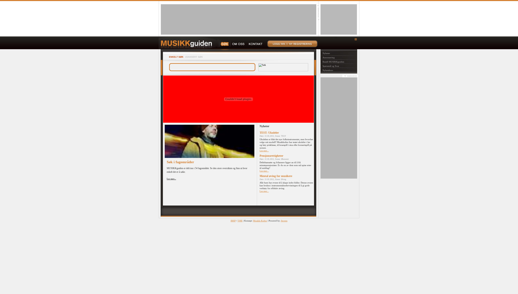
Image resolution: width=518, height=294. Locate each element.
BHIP (233, 220)
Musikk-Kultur (260, 220)
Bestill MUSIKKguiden (333, 62)
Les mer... (264, 150)
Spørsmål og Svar (331, 66)
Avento (284, 220)
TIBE (240, 220)
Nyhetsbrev (328, 70)
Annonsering (329, 57)
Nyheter (326, 53)
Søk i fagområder (180, 162)
